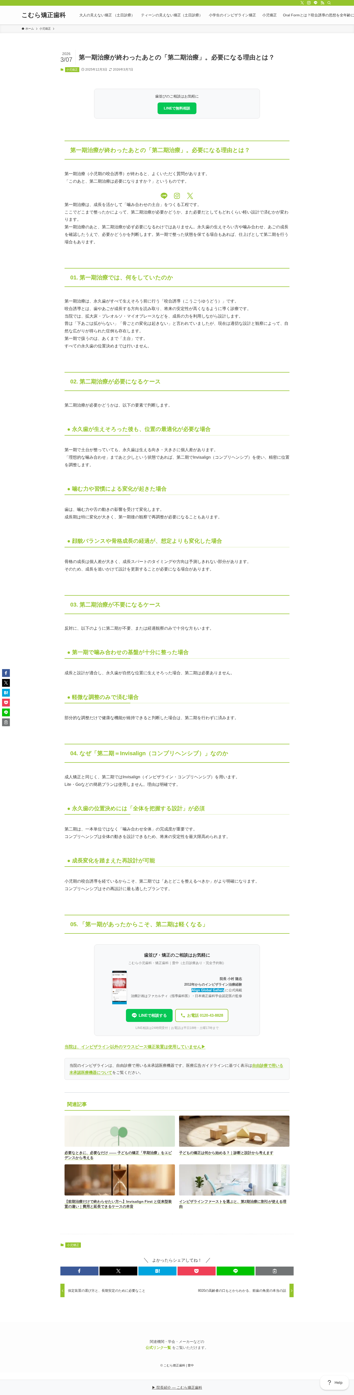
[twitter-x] (302, 3)
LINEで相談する (153, 1015)
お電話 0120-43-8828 (205, 1015)
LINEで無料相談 (177, 108)
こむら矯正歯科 (44, 15)
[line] (315, 3)
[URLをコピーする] (275, 1271)
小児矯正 (72, 69)
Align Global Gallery (208, 990)
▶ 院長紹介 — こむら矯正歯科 (177, 1387)
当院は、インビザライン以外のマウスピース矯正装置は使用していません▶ (135, 1046)
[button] (79, 1271)
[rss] (322, 3)
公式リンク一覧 (159, 1347)
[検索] (329, 3)
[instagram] (309, 3)
